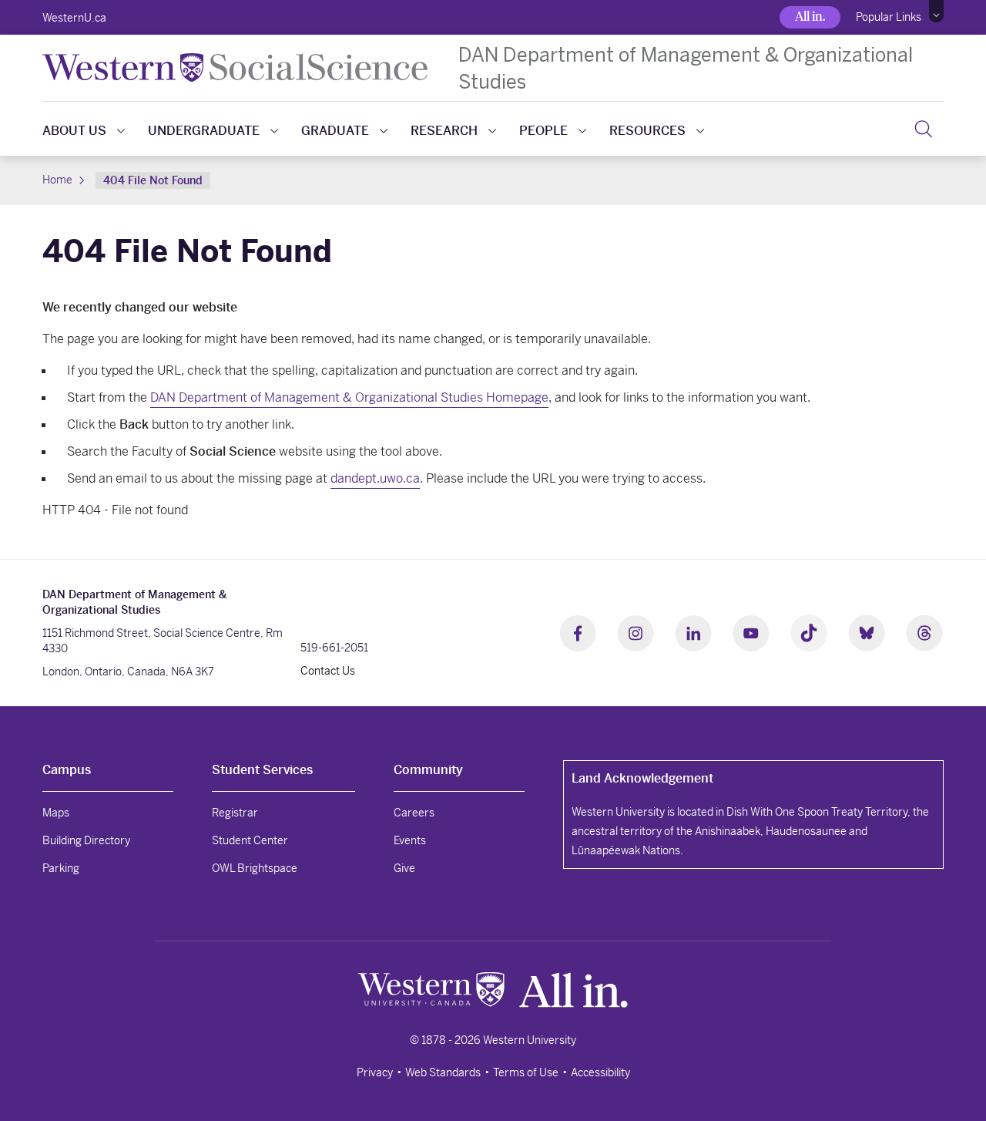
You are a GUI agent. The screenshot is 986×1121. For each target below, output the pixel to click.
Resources (647, 131)
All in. (810, 16)
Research (444, 131)
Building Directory (86, 840)
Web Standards (443, 1072)
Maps (55, 813)
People (543, 131)
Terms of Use (525, 1072)
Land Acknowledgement (642, 778)
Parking (60, 868)
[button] (936, 11)
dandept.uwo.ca (375, 478)
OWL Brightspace (254, 868)
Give (404, 868)
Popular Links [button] (888, 17)
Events (410, 840)
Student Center (250, 840)
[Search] (923, 129)
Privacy (375, 1072)
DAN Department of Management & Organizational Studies (685, 68)
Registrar (235, 813)
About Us (74, 131)
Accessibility (600, 1072)
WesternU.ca (74, 18)
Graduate (335, 131)
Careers (414, 813)
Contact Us (327, 671)
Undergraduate (204, 131)
